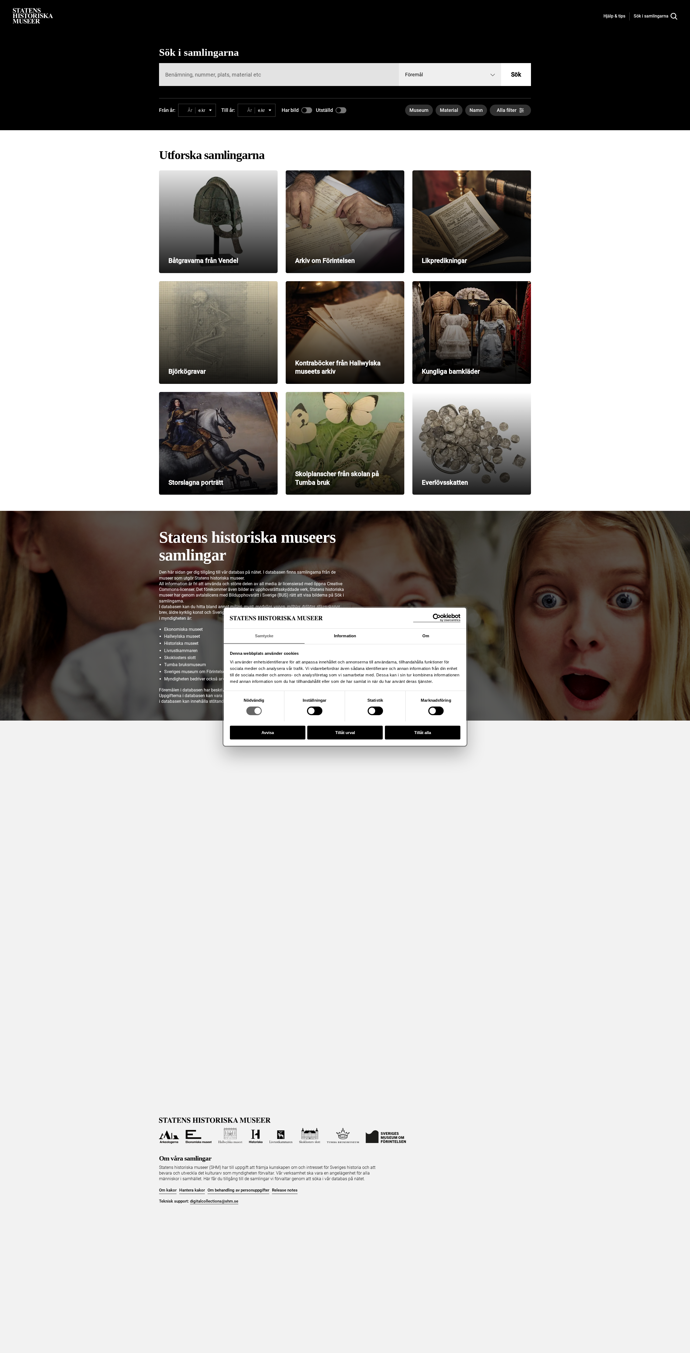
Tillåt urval (345, 732)
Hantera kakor (192, 1190)
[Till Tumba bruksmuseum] (343, 1136)
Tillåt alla (422, 732)
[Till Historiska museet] (256, 1136)
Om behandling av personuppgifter (238, 1190)
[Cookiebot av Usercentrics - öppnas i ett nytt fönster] (436, 618)
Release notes (285, 1190)
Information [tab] (345, 635)
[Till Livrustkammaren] (280, 1136)
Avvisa (267, 732)
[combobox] (450, 74)
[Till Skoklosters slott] (309, 1136)
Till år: (228, 110)
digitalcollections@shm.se (214, 1201)
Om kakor (168, 1190)
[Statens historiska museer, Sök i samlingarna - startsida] (33, 15)
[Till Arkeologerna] (169, 1136)
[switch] (314, 711)
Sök (516, 74)
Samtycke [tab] (264, 635)
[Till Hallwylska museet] (230, 1136)
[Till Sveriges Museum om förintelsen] (386, 1136)
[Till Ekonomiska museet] (199, 1136)
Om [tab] (425, 635)
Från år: (167, 110)
